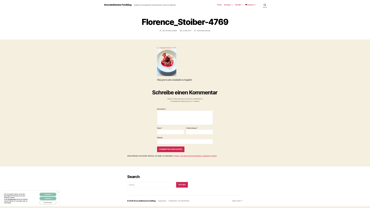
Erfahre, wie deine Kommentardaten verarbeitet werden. (195, 156)
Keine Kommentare (203, 31)
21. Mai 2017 (187, 31)
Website (160, 138)
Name (159, 128)
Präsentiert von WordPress (179, 201)
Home (219, 5)
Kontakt (238, 5)
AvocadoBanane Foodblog (117, 5)
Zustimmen (48, 194)
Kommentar (161, 109)
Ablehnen (48, 198)
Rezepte (227, 5)
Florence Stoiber (171, 31)
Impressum (162, 201)
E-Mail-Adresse (192, 128)
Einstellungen (12, 199)
